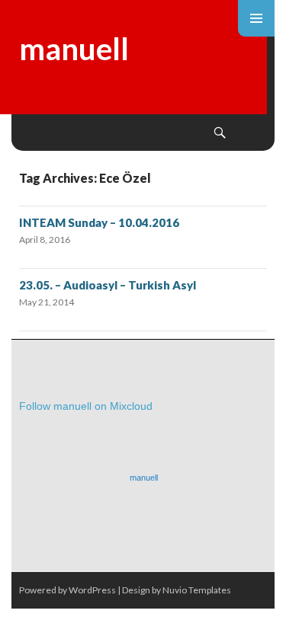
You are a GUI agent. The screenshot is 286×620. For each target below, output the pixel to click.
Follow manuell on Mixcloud (86, 406)
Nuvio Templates (196, 590)
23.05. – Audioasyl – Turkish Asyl (107, 285)
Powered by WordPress (67, 590)
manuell (74, 48)
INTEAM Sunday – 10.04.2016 (99, 222)
